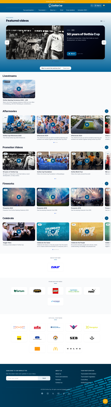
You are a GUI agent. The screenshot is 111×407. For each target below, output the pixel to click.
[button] (52, 61)
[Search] (91, 5)
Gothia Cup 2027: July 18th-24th (55, 1)
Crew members (70, 10)
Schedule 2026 (82, 10)
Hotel (61, 10)
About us (52, 10)
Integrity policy (66, 389)
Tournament (42, 10)
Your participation (28, 10)
